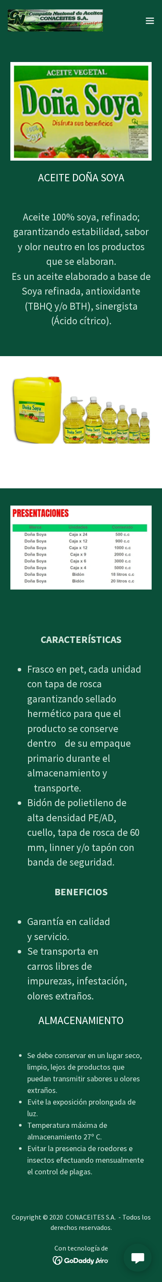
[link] (55, 20)
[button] (150, 20)
